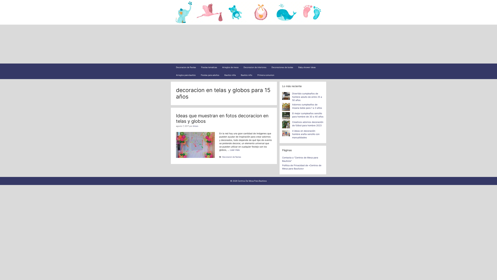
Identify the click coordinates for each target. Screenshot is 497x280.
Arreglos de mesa (230, 67)
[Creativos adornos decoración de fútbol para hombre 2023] (286, 125)
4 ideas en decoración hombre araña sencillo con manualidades (306, 134)
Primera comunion (265, 75)
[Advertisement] (248, 44)
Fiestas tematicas (209, 67)
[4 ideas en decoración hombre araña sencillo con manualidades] (286, 133)
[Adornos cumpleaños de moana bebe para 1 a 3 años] (286, 107)
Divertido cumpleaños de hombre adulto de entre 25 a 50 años (307, 97)
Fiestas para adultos (210, 75)
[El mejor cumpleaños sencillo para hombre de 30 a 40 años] (286, 116)
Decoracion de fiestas (186, 67)
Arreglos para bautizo (186, 75)
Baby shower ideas (307, 67)
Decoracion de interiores (255, 67)
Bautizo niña (230, 75)
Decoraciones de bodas (282, 67)
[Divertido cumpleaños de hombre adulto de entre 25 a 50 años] (286, 96)
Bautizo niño (246, 75)
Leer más (235, 150)
